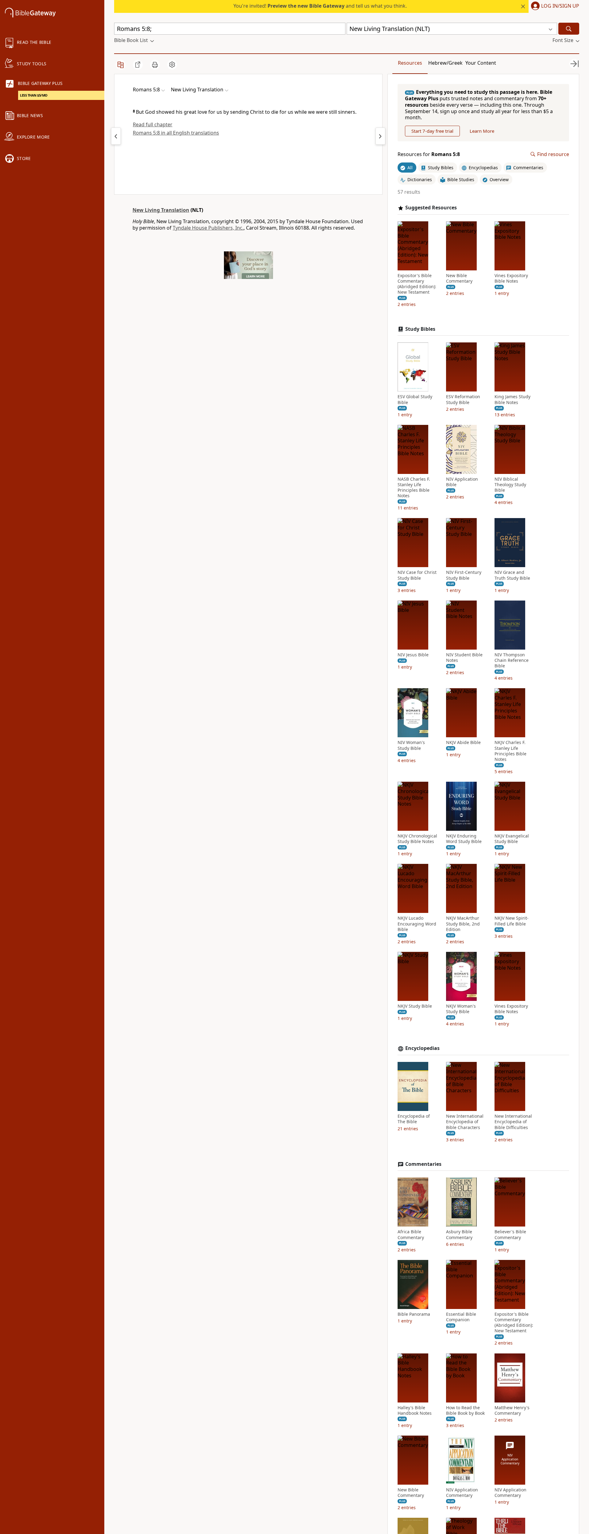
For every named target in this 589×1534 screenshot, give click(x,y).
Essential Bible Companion (461, 1316)
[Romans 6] (380, 136)
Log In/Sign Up (560, 6)
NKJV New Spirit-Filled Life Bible (512, 920)
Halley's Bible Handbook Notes (415, 1410)
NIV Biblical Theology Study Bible (510, 484)
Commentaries (423, 1164)
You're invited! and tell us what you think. (320, 5)
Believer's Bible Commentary (510, 1234)
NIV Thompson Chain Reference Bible (512, 660)
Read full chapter (152, 124)
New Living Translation (161, 210)
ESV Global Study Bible (415, 399)
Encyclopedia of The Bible (414, 1118)
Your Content (480, 62)
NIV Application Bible (462, 481)
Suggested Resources (431, 207)
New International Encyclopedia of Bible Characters (464, 1121)
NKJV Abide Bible (463, 742)
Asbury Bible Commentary (459, 1234)
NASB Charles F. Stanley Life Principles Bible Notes (414, 487)
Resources (410, 62)
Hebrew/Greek (445, 62)
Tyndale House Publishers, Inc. (208, 227)
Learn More (482, 131)
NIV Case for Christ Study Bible (417, 575)
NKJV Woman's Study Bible (461, 1008)
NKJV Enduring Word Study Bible (464, 838)
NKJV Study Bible (415, 1006)
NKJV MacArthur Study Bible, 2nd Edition (463, 923)
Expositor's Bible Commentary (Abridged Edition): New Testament (417, 284)
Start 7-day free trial (432, 131)
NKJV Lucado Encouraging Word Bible (417, 923)
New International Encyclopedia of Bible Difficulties (513, 1121)
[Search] (568, 29)
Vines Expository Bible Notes (511, 278)
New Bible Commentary (459, 278)
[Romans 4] (116, 136)
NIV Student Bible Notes (464, 657)
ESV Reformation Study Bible (463, 399)
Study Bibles (420, 329)
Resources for (429, 154)
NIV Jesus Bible (413, 655)
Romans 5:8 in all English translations (176, 132)
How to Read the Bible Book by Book (465, 1410)
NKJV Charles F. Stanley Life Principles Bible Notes (510, 751)
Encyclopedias (422, 1048)
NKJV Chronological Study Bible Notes (417, 838)
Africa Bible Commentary (411, 1234)
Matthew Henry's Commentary (512, 1410)
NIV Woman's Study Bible (411, 745)
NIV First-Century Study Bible (463, 575)
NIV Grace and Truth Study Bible (512, 575)
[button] (554, 6)
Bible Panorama (414, 1314)
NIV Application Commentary (462, 1492)
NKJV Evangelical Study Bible (512, 838)
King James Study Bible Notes (512, 399)
